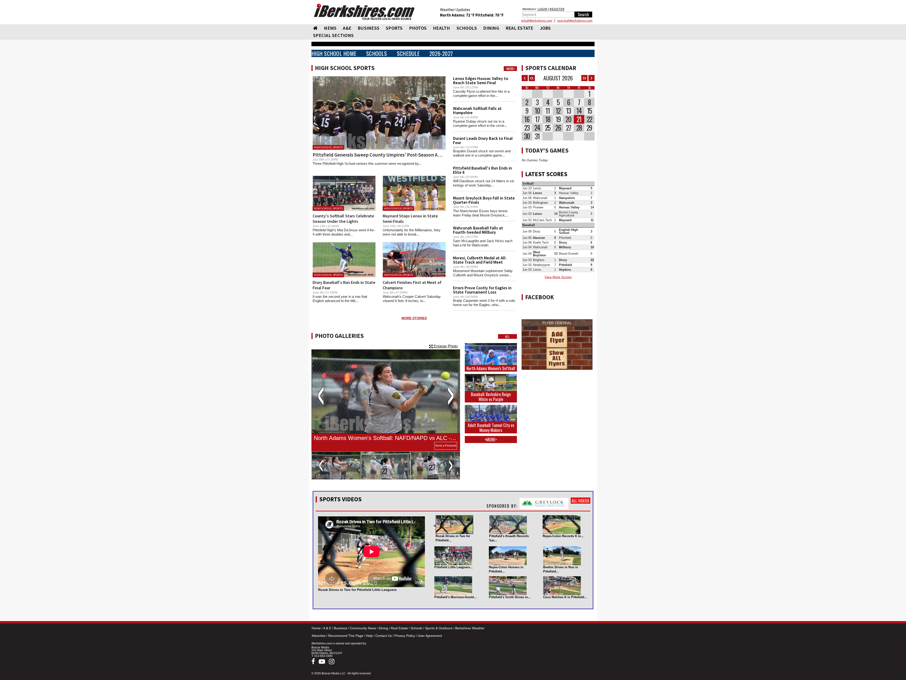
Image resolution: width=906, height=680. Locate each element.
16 (526, 119)
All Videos (580, 501)
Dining (383, 628)
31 (537, 136)
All (507, 336)
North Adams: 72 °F (457, 15)
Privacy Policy (404, 636)
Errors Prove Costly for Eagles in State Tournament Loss (482, 290)
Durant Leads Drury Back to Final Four (483, 140)
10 (537, 111)
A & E (327, 628)
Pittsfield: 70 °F (489, 15)
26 (558, 128)
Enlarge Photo (445, 346)
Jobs (545, 28)
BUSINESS (368, 28)
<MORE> (510, 68)
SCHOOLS (467, 28)
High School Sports (328, 147)
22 (589, 119)
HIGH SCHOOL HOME (333, 53)
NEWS (330, 28)
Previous (320, 396)
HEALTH (441, 28)
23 (526, 128)
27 (568, 128)
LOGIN (542, 9)
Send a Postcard (445, 445)
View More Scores (558, 277)
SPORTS (394, 28)
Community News (363, 628)
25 (547, 128)
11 (547, 111)
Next (450, 396)
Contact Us (383, 636)
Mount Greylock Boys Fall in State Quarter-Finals (484, 200)
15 (589, 111)
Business (340, 628)
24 (537, 128)
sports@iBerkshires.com (574, 20)
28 (579, 128)
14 (578, 111)
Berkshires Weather (470, 628)
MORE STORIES (414, 318)
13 (568, 111)
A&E (347, 28)
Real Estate (399, 628)
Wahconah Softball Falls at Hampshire (477, 110)
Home (316, 628)
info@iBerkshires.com (536, 20)
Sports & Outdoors (439, 628)
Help (369, 636)
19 (558, 119)
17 (537, 119)
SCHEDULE (408, 53)
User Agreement (430, 636)
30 (527, 136)
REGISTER (556, 9)
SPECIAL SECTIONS (333, 35)
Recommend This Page (345, 636)
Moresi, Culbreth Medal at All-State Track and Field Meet (480, 260)
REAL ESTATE (519, 28)
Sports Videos (340, 499)
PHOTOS (418, 28)
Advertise (319, 636)
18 (547, 119)
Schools (416, 628)
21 (579, 119)
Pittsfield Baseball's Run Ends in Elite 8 (482, 170)
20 (568, 119)
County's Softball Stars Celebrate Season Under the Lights (343, 218)
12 (558, 111)
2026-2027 (441, 53)
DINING (491, 28)
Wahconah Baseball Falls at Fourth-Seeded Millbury (478, 230)
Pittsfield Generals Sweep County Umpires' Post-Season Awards (382, 155)
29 (589, 128)
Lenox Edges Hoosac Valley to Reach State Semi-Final (480, 80)
